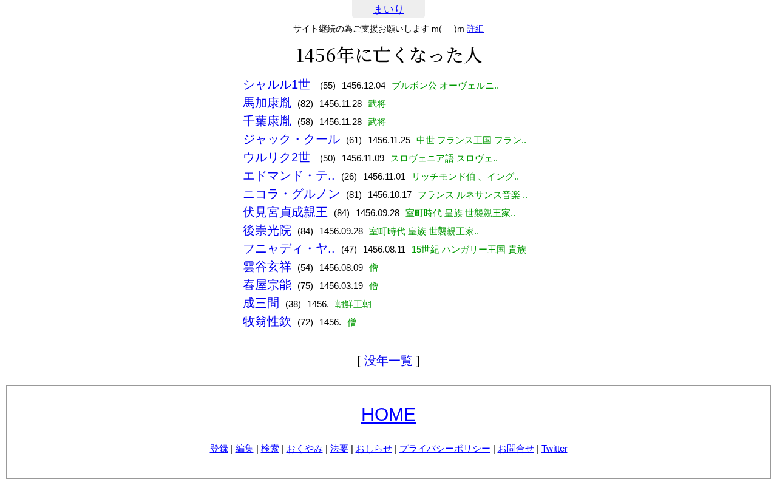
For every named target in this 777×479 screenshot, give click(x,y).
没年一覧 (388, 360)
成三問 (261, 303)
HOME (388, 414)
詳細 (475, 28)
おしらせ (374, 448)
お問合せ (516, 448)
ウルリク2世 (278, 157)
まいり (388, 9)
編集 (245, 448)
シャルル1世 (278, 84)
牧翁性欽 (267, 321)
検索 (270, 448)
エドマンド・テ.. (289, 175)
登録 (219, 448)
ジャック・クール (291, 139)
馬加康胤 (267, 102)
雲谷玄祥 (267, 266)
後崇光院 (267, 230)
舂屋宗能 (267, 284)
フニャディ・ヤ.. (289, 248)
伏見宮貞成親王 (285, 212)
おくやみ (305, 448)
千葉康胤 (267, 120)
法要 (339, 448)
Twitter (554, 448)
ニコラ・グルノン (291, 193)
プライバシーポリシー (444, 448)
